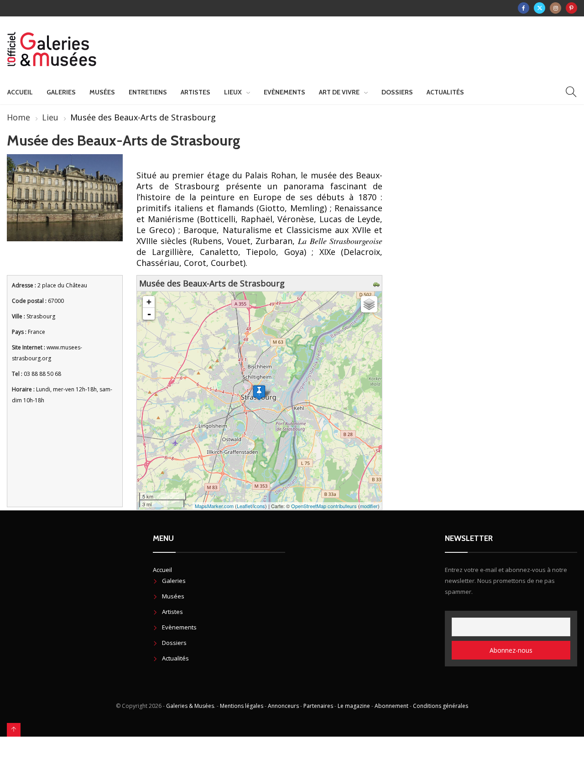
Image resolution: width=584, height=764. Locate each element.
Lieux (233, 92)
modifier (369, 505)
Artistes (195, 92)
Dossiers (397, 92)
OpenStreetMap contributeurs (324, 505)
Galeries (61, 92)
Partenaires (318, 706)
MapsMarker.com (214, 505)
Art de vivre (339, 92)
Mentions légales (241, 706)
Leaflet (244, 505)
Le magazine (354, 706)
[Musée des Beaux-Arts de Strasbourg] (259, 392)
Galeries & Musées (190, 706)
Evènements (284, 92)
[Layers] (369, 304)
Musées (102, 92)
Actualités (445, 92)
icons (259, 505)
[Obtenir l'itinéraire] (377, 283)
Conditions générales (440, 706)
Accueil (20, 92)
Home (18, 117)
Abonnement (391, 706)
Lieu (50, 117)
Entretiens (148, 92)
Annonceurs (283, 706)
